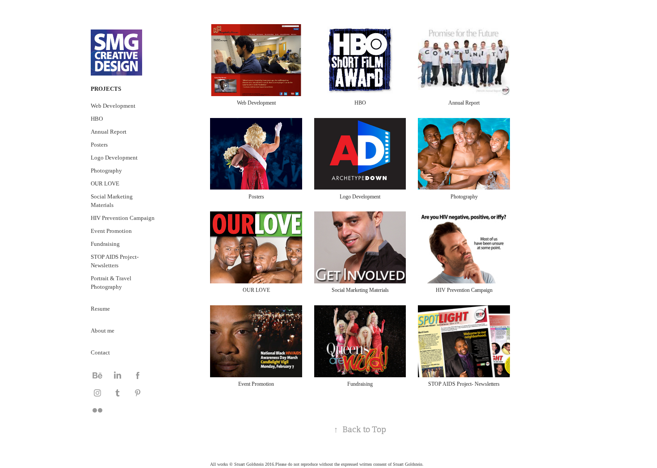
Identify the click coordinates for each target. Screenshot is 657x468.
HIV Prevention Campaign (123, 218)
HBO (97, 118)
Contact (100, 352)
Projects (106, 88)
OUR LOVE (105, 183)
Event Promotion (111, 231)
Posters (99, 144)
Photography (106, 170)
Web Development (113, 105)
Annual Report (108, 131)
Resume (100, 308)
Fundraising (105, 243)
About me (102, 330)
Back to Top (360, 429)
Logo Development (114, 157)
